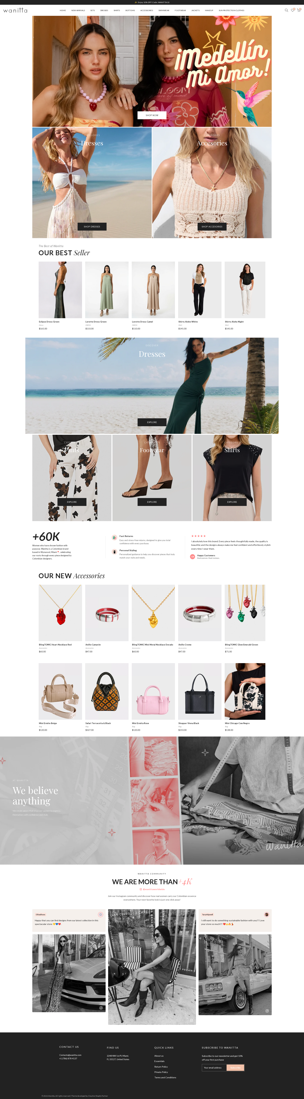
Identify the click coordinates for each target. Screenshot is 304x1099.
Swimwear (163, 10)
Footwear (180, 10)
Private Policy (161, 1072)
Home (63, 10)
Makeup (209, 10)
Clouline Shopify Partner (98, 1096)
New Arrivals (78, 10)
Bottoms (130, 10)
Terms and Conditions (165, 1077)
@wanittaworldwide (154, 889)
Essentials (159, 1061)
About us (159, 1055)
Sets (92, 10)
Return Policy (161, 1066)
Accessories (146, 10)
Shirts (117, 10)
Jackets (195, 10)
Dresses (104, 10)
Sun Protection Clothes (231, 10)
